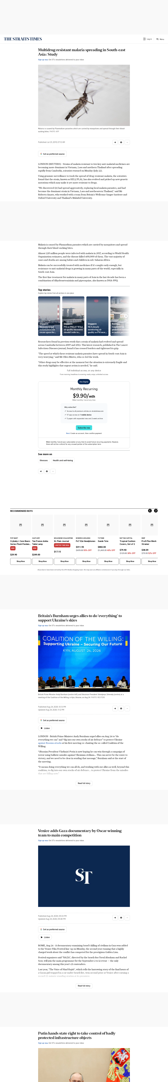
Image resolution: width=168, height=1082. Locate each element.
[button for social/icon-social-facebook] (121, 142)
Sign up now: (43, 59)
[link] (23, 38)
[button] (147, 38)
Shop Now (21, 561)
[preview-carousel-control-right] (126, 316)
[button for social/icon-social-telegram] (115, 142)
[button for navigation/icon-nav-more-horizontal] (127, 142)
